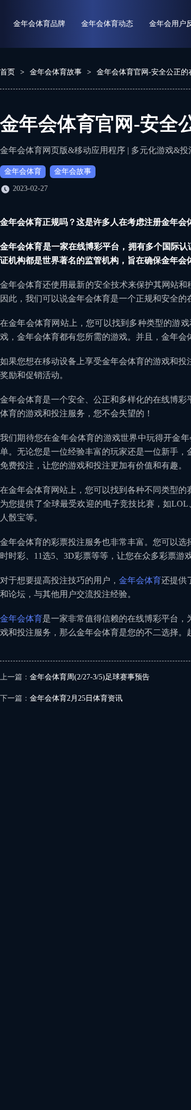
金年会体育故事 (56, 72)
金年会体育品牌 (39, 24)
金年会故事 (72, 171)
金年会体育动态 (107, 24)
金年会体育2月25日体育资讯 (76, 698)
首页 (7, 72)
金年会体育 (22, 171)
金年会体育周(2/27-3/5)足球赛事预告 (90, 677)
